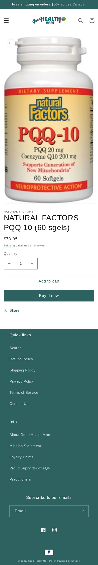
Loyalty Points (22, 457)
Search (16, 348)
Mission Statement (25, 446)
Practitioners (20, 479)
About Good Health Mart (30, 435)
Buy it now (49, 296)
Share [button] (15, 310)
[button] (6, 20)
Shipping (9, 245)
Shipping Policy (22, 370)
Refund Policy (21, 359)
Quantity (10, 253)
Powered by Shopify (68, 561)
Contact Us (19, 404)
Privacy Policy (22, 381)
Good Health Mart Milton (42, 561)
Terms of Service (24, 392)
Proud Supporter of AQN (30, 468)
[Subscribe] (82, 511)
